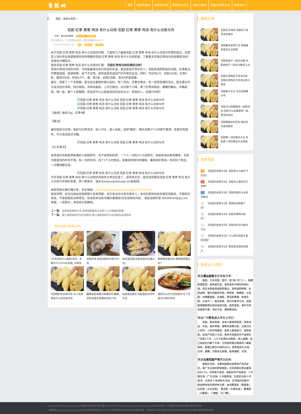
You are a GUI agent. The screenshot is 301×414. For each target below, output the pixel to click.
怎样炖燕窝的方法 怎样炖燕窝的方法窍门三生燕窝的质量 (93, 210)
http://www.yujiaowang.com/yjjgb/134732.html (123, 189)
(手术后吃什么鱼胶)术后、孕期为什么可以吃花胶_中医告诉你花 (66, 263)
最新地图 (189, 406)
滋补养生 (198, 406)
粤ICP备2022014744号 (108, 406)
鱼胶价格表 (200, 5)
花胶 (224, 343)
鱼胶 (58, 18)
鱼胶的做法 (144, 5)
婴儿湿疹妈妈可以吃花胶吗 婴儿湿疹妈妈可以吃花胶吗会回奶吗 (96, 215)
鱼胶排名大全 (180, 5)
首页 (130, 5)
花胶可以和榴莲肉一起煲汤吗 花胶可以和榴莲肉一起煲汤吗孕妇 (235, 110)
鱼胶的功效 (161, 5)
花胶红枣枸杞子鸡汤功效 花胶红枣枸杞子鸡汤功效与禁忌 (235, 80)
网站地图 (180, 406)
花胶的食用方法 (220, 5)
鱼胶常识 (239, 5)
